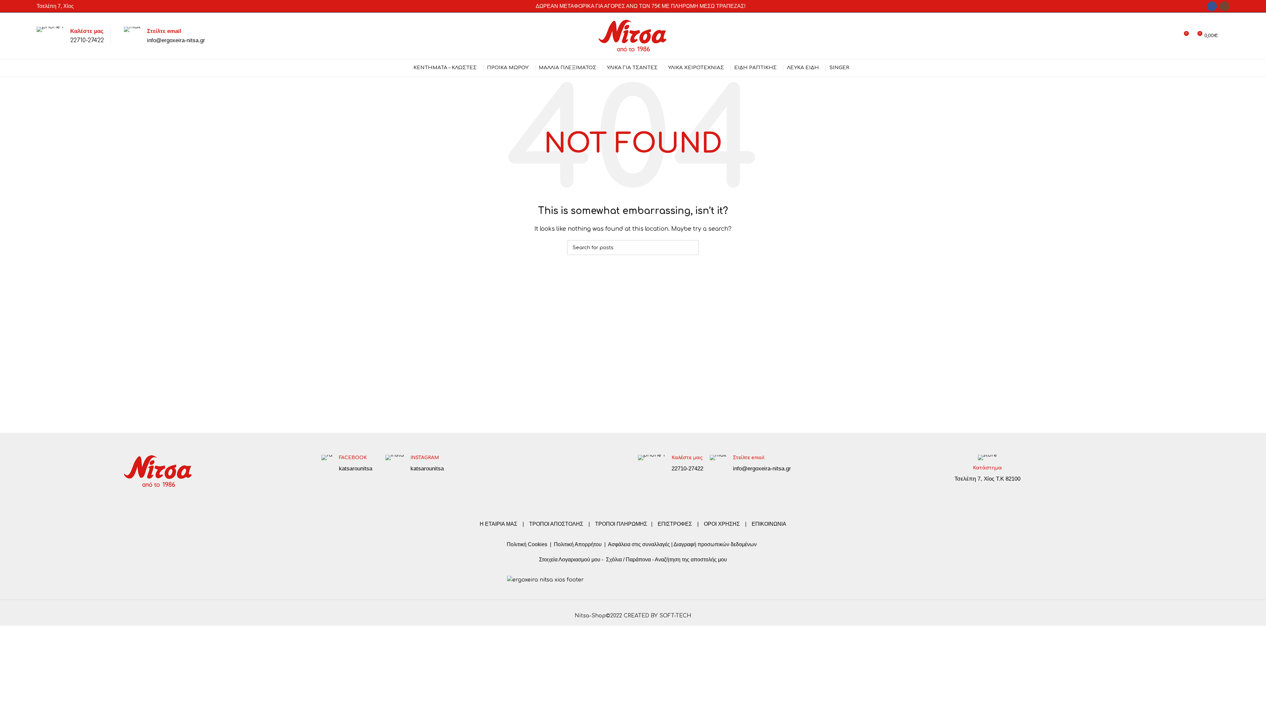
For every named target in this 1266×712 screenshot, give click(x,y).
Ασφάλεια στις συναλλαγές (639, 544)
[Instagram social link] (1224, 6)
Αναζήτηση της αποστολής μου (691, 559)
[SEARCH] (690, 247)
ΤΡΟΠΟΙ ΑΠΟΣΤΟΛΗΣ (556, 524)
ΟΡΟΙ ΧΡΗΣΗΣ (722, 524)
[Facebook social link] (1212, 6)
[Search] (1227, 36)
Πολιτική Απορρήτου (577, 544)
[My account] (1171, 36)
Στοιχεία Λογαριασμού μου (569, 559)
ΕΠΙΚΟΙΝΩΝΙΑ (769, 524)
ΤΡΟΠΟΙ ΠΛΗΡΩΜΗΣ (621, 524)
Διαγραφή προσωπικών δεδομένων (715, 544)
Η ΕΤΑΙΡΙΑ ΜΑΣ (499, 524)
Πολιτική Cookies (527, 544)
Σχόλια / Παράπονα (628, 559)
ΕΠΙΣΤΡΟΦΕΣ (675, 524)
